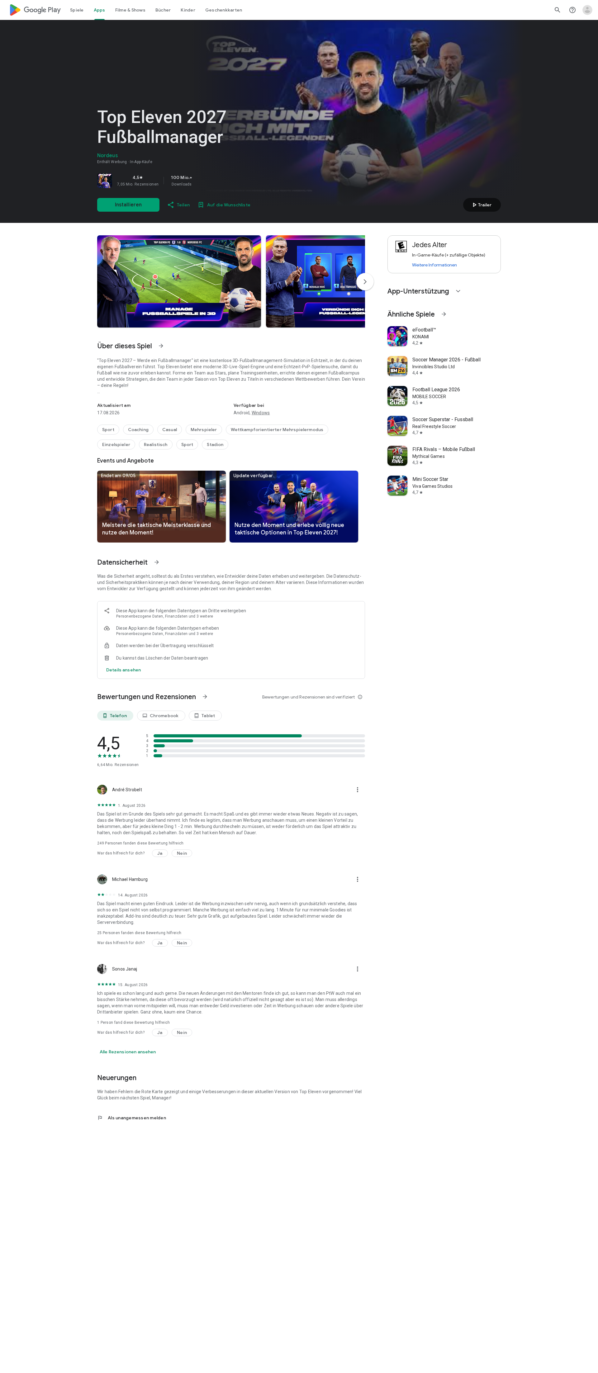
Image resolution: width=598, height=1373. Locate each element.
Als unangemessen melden (131, 1118)
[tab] (77, 10)
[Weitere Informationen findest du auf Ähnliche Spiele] (443, 314)
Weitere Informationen (434, 265)
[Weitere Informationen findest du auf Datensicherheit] (156, 562)
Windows (261, 412)
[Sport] (108, 429)
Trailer (481, 205)
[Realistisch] (156, 444)
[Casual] (169, 429)
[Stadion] (215, 444)
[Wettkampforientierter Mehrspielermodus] (277, 429)
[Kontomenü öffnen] (587, 9)
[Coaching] (138, 429)
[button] (179, 281)
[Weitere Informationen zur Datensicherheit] (123, 669)
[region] (184, 180)
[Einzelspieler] (116, 444)
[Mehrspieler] (204, 429)
